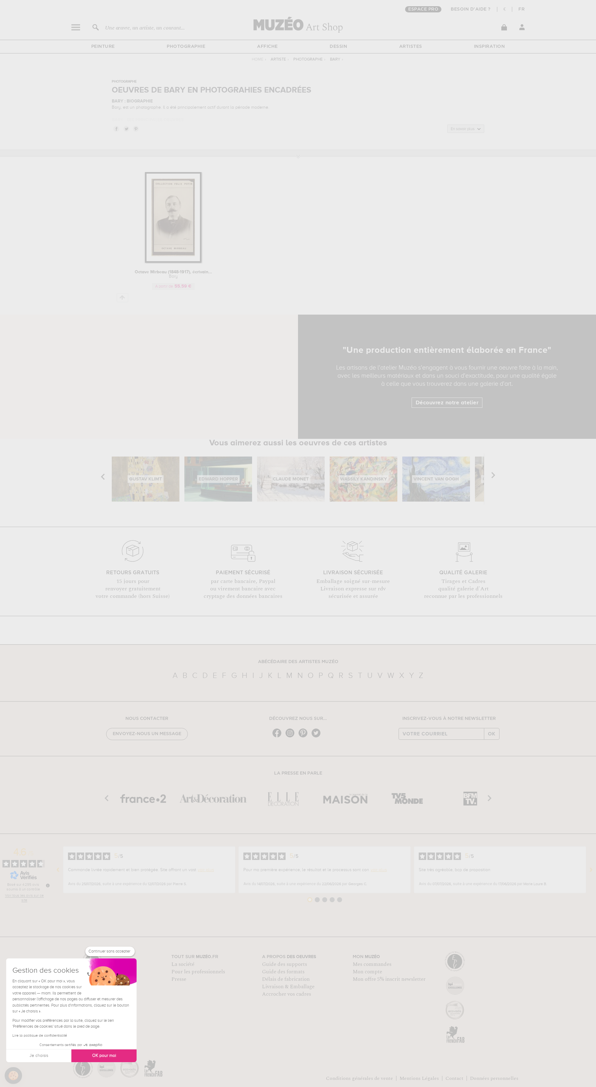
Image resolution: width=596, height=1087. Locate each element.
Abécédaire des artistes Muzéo (298, 662)
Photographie (186, 46)
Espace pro (423, 9)
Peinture (103, 46)
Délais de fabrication (286, 979)
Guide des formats (283, 972)
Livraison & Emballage (288, 987)
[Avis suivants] (591, 870)
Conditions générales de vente (359, 1078)
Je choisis (38, 1055)
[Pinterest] (304, 737)
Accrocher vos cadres (286, 994)
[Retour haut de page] (122, 297)
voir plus (206, 870)
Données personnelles (494, 1078)
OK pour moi (104, 1055)
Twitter (126, 128)
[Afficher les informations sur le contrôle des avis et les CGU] (47, 885)
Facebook (116, 128)
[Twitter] (317, 737)
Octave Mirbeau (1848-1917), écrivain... (173, 274)
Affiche (267, 46)
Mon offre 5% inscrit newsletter (389, 979)
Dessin (338, 46)
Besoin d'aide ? (471, 9)
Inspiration (489, 46)
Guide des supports (284, 964)
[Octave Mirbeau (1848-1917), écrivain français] (173, 262)
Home (257, 59)
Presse (178, 979)
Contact (454, 1078)
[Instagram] (291, 737)
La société (182, 964)
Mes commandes (372, 964)
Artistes (410, 46)
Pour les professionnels (198, 972)
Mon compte (367, 972)
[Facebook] (278, 737)
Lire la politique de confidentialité (39, 1036)
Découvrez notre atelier (447, 403)
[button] (13, 1075)
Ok (491, 733)
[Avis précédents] (58, 870)
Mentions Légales (419, 1078)
